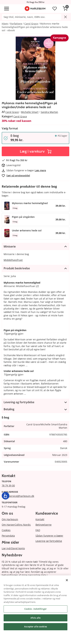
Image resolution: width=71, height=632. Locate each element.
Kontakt (40, 519)
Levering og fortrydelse (49, 541)
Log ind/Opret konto (13, 548)
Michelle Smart (29, 112)
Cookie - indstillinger (35, 608)
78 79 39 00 (8, 485)
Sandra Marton (49, 112)
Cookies (6, 530)
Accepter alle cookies (35, 626)
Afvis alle (35, 617)
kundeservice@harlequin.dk (18, 496)
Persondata (8, 535)
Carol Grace (12, 112)
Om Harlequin (10, 519)
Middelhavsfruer (13, 260)
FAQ (38, 530)
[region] (35, 603)
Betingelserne (44, 524)
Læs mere (40, 170)
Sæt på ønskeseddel (18, 175)
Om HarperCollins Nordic (16, 524)
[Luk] (67, 580)
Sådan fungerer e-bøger (49, 535)
